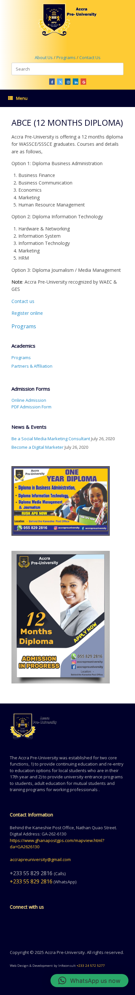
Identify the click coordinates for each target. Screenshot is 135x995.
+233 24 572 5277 (91, 965)
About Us (44, 57)
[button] (89, 980)
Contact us (22, 301)
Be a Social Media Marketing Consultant (50, 439)
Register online (27, 313)
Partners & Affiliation (31, 366)
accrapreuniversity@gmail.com (40, 859)
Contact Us (90, 57)
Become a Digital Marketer (37, 447)
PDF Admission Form (31, 407)
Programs (66, 57)
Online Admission (28, 400)
